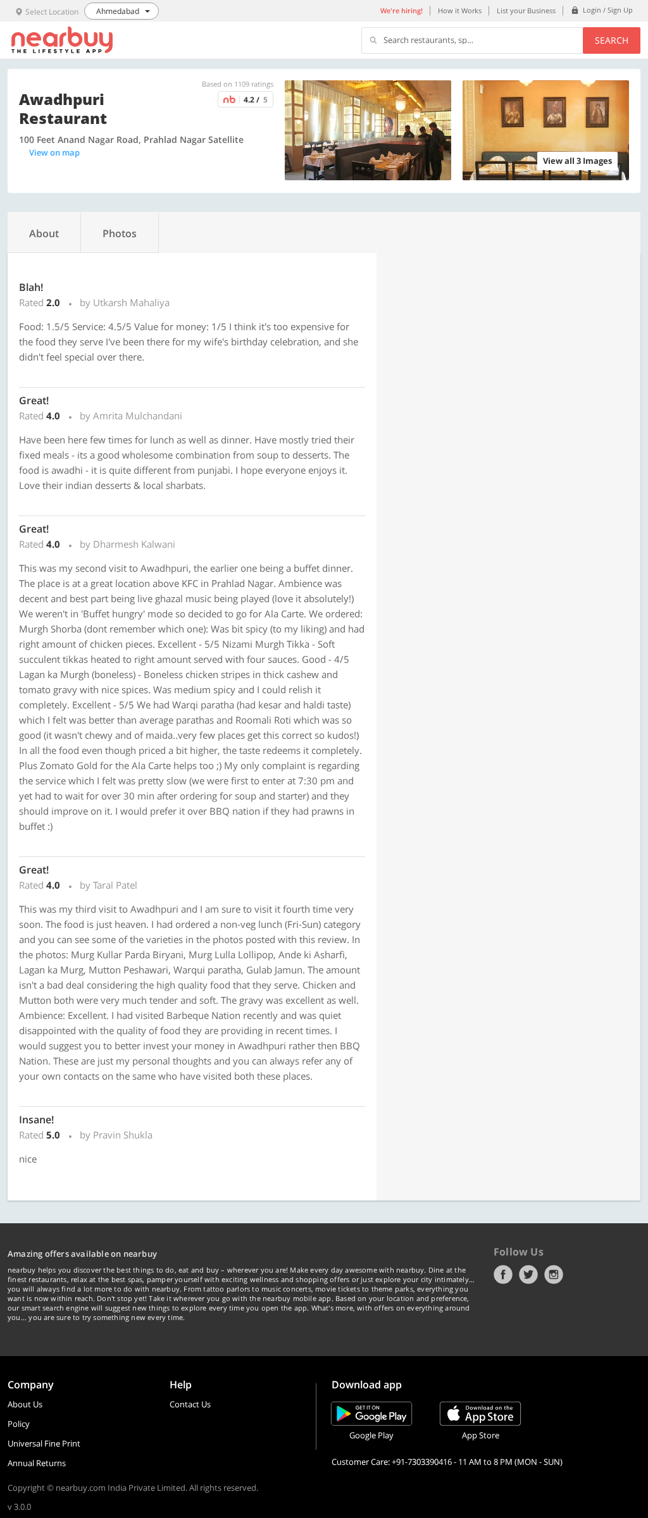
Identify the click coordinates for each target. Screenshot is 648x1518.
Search (611, 40)
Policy (19, 1423)
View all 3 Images (577, 160)
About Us (25, 1404)
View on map (54, 152)
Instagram (553, 1274)
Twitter (528, 1274)
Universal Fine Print (44, 1443)
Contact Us (190, 1404)
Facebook (503, 1274)
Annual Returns (37, 1463)
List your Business (526, 10)
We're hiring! (401, 10)
